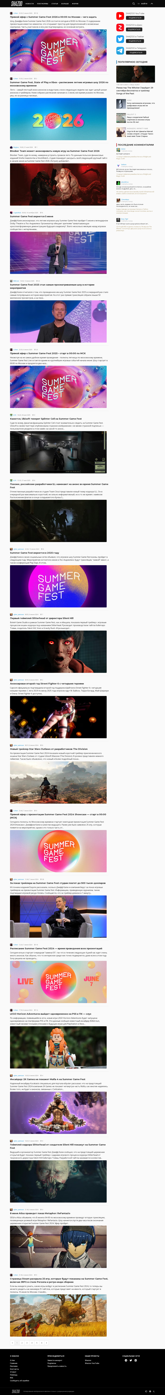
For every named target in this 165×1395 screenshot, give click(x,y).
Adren (123, 149)
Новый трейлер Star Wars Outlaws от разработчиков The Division (49, 749)
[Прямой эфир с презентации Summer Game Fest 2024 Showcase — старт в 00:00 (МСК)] (59, 851)
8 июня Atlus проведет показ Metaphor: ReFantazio (40, 1213)
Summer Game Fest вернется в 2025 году (34, 553)
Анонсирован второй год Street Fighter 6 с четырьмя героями (47, 683)
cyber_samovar (18, 549)
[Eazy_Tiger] (118, 220)
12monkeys (125, 199)
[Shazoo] (17, 3)
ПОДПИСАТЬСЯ (135, 18)
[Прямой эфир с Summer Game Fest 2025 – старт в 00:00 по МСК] (59, 387)
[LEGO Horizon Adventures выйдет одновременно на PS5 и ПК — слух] (59, 1047)
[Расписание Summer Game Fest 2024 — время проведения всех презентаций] (59, 982)
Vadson (123, 165)
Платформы (42, 4)
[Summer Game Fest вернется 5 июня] (59, 253)
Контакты (14, 1369)
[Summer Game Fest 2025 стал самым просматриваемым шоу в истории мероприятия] (59, 321)
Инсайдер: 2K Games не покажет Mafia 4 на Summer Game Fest (47, 1079)
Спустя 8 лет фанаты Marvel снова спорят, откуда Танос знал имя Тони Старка (140, 133)
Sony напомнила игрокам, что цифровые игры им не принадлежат (141, 105)
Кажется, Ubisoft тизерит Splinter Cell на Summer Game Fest (46, 418)
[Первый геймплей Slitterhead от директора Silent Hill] (59, 652)
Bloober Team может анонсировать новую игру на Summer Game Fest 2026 (55, 151)
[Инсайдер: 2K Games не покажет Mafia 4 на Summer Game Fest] (59, 1113)
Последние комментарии (136, 145)
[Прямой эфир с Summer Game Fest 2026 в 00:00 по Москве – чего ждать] (59, 50)
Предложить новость (56, 1366)
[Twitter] (131, 1360)
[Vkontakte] (135, 1360)
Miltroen (16, 281)
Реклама (14, 1366)
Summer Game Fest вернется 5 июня (31, 216)
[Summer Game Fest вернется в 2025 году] (59, 586)
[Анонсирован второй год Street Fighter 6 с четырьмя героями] (59, 717)
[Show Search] (134, 3)
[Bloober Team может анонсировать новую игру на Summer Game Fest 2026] (59, 184)
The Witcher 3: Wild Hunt (128, 84)
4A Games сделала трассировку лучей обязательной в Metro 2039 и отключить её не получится (135, 193)
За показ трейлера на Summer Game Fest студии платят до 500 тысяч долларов (58, 883)
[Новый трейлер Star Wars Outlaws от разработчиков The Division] (59, 782)
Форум (75, 4)
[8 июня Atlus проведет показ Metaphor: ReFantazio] (59, 1247)
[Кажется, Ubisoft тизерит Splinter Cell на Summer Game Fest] (59, 452)
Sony (129, 100)
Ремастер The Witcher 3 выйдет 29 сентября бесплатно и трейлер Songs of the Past (134, 91)
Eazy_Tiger (124, 219)
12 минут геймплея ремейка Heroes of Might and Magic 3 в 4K (133, 158)
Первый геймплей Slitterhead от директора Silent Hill (41, 618)
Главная (13, 1363)
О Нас (12, 1360)
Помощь (13, 1375)
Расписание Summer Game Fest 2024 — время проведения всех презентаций (56, 948)
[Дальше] (46, 1343)
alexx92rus (125, 182)
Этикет (13, 1372)
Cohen (15, 13)
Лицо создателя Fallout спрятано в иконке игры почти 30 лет (138, 119)
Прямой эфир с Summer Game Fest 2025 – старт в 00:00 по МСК (48, 353)
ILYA (14, 415)
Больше (65, 4)
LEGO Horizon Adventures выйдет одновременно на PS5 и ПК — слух (50, 1014)
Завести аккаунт (54, 1360)
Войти (144, 4)
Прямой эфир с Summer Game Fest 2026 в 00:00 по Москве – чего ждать (53, 17)
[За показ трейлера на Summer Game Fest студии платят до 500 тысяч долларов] (59, 916)
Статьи (54, 4)
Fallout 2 (131, 114)
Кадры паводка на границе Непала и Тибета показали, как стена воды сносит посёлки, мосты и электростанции (134, 211)
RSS (11, 1378)
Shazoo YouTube (92, 1363)
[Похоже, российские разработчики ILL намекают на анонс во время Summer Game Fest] (59, 521)
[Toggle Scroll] (152, 3)
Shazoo (88, 1360)
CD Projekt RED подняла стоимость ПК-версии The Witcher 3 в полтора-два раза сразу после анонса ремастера (134, 229)
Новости (29, 4)
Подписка (51, 1363)
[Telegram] (126, 1360)
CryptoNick (17, 213)
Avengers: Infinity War (137, 128)
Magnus (16, 147)
